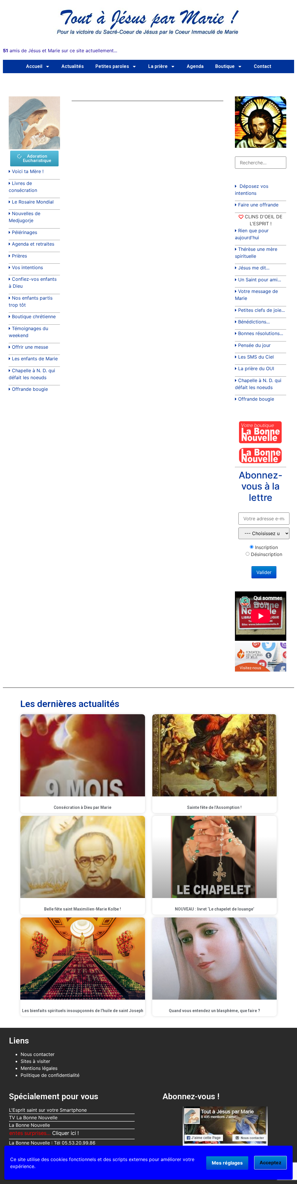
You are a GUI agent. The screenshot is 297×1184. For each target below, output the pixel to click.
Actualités (72, 66)
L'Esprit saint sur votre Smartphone (48, 1110)
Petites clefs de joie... (261, 310)
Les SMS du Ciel (256, 357)
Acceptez (270, 1162)
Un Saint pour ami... (259, 279)
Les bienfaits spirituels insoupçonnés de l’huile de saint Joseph (82, 1010)
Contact (262, 66)
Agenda (195, 66)
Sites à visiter (35, 1061)
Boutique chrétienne (34, 316)
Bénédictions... (254, 322)
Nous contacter (38, 1054)
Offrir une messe (30, 347)
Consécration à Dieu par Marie (82, 807)
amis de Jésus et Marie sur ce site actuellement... (60, 50)
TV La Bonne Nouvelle (33, 1117)
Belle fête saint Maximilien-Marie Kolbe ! (82, 909)
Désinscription (266, 554)
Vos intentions (27, 267)
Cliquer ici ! (38, 1133)
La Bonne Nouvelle (29, 1125)
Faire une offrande (258, 205)
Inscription (266, 547)
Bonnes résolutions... (260, 333)
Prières (19, 256)
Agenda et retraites (33, 244)
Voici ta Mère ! (28, 171)
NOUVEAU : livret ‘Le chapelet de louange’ (214, 909)
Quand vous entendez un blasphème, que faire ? (214, 1010)
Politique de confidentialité (50, 1075)
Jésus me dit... (253, 268)
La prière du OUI (256, 368)
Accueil (34, 66)
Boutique (225, 66)
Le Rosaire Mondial (33, 202)
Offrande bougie (30, 389)
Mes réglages (227, 1163)
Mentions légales (39, 1068)
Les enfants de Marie (35, 358)
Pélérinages (24, 232)
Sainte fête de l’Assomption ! (214, 807)
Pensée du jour (254, 345)
